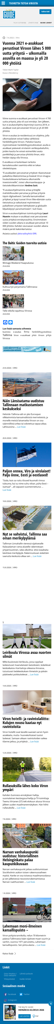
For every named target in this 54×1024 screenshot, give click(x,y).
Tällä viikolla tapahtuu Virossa (17, 310)
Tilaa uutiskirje (20, 23)
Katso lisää (8, 953)
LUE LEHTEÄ (24, 1016)
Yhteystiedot (9, 979)
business (6, 331)
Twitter (27, 994)
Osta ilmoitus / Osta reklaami (10, 974)
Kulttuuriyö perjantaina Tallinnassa (20, 286)
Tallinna (7, 335)
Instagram (12, 1000)
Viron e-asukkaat (22, 335)
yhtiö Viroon (38, 335)
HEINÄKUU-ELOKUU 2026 (31, 1009)
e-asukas (17, 331)
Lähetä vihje (33, 23)
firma (26, 331)
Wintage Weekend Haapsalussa (18, 262)
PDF (37, 1016)
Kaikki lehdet (46, 23)
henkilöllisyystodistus (41, 331)
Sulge (50, 1003)
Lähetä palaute (26, 973)
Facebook (12, 994)
